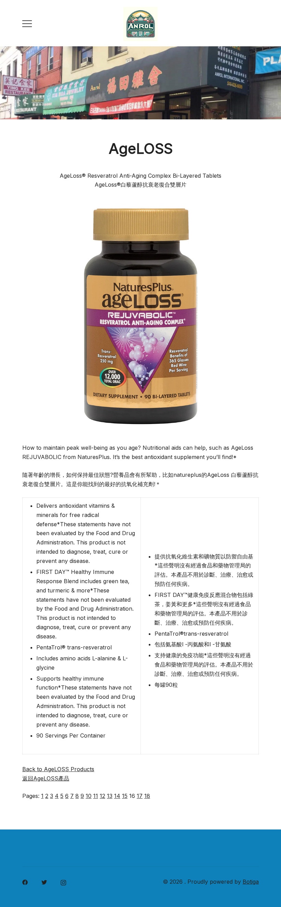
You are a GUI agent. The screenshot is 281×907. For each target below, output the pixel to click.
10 (88, 795)
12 (102, 795)
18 (147, 795)
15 (124, 795)
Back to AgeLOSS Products (58, 769)
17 (140, 795)
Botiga (251, 881)
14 (117, 795)
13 (109, 795)
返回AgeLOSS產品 (45, 778)
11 (95, 795)
